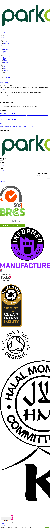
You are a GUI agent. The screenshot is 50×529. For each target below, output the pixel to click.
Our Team (4, 66)
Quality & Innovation (5, 70)
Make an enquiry (6, 82)
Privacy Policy (3, 523)
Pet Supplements (5, 60)
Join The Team (4, 68)
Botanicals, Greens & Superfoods (7, 56)
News (2, 166)
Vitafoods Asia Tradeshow (6, 78)
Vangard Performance (5, 50)
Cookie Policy (3, 525)
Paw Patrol (4, 48)
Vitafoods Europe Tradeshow (6, 77)
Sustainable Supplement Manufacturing (7, 69)
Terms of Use (3, 524)
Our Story (2, 33)
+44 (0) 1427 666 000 (4, 81)
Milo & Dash (4, 51)
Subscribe (49, 178)
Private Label (4, 61)
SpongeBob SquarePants (6, 49)
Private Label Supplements (6, 43)
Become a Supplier (5, 44)
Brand (3, 57)
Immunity (4, 59)
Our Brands (2, 45)
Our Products (3, 32)
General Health (4, 58)
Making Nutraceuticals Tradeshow (7, 76)
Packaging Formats (5, 41)
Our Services (2, 37)
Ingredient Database (2, 89)
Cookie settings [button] (42, 527)
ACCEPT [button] (47, 527)
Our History (4, 67)
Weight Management (5, 62)
